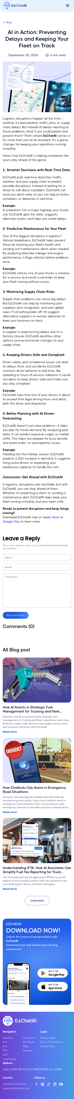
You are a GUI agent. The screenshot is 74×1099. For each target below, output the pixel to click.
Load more (37, 900)
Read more (10, 731)
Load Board (9, 1059)
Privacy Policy (48, 1037)
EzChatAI (26, 1021)
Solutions (8, 1037)
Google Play (11, 521)
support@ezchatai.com (16, 1088)
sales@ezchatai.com (15, 1084)
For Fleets (28, 1042)
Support (28, 1050)
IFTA (5, 1050)
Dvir (5, 1042)
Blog (9, 22)
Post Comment (15, 615)
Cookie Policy (47, 1046)
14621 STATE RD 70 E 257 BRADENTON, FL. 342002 (32, 1069)
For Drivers (29, 1037)
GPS (5, 1054)
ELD (5, 1046)
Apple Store (51, 517)
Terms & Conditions (51, 1042)
